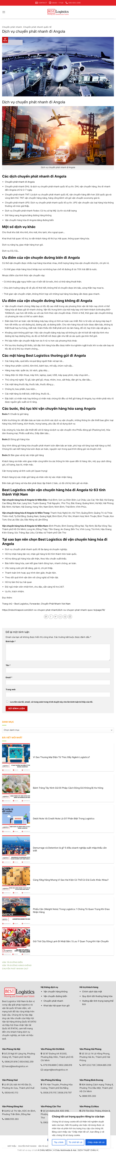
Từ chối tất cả (75, 1142)
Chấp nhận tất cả (96, 1142)
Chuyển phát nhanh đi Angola (20, 181)
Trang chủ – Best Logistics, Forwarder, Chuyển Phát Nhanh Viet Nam (36, 603)
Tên (8, 665)
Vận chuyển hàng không (55, 991)
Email (9, 677)
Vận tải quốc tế (45, 1146)
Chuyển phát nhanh (12, 27)
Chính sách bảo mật (92, 991)
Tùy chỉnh (59, 1142)
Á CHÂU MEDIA (45, 1150)
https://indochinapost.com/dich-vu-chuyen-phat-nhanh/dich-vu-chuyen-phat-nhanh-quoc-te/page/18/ (53, 610)
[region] (79, 1130)
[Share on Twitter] (55, 616)
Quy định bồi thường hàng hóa (97, 996)
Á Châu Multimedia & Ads (64, 1150)
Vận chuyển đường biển (55, 996)
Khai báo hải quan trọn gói (57, 1005)
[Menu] (3, 12)
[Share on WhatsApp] (46, 616)
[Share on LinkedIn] (70, 616)
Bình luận (11, 641)
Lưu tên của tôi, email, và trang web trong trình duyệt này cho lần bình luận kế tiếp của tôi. (51, 702)
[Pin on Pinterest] (65, 616)
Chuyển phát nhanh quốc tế (37, 27)
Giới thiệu (11, 1146)
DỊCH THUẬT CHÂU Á (88, 1150)
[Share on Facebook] (51, 616)
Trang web (11, 689)
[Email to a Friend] (60, 616)
